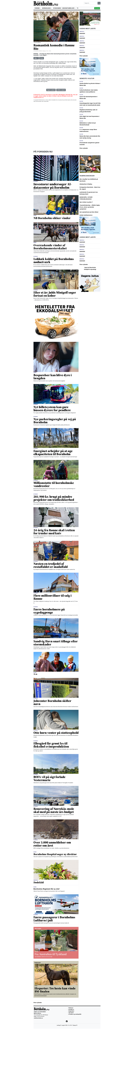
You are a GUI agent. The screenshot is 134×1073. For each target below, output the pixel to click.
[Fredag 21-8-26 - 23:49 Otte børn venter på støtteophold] (56, 719)
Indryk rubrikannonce (86, 215)
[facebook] (67, 1021)
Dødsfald (82, 33)
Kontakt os (71, 1009)
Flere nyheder (84, 56)
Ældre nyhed (61, 90)
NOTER (35, 851)
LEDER (35, 372)
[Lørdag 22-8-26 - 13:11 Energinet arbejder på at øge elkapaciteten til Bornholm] (56, 438)
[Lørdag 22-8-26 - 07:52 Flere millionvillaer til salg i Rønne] (56, 582)
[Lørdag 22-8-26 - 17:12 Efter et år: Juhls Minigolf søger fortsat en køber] (56, 279)
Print (41, 58)
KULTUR (81, 81)
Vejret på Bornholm (90, 267)
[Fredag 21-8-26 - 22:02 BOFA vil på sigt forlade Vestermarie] (56, 764)
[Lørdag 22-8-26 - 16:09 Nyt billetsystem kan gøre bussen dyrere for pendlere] (56, 394)
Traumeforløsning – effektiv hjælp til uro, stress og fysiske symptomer (90, 207)
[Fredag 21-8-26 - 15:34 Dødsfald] (56, 869)
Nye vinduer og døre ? (86, 202)
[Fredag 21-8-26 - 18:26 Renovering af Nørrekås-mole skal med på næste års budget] (56, 795)
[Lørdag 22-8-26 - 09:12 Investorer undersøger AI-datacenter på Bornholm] (56, 168)
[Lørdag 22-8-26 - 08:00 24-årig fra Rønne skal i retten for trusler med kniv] (56, 517)
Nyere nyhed (51, 90)
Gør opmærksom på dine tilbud (89, 212)
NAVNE (35, 672)
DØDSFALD (82, 31)
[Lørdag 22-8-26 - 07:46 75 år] (56, 661)
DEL (35, 58)
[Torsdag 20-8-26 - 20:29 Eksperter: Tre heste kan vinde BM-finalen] (56, 974)
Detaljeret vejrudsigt (90, 269)
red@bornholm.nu (38, 1018)
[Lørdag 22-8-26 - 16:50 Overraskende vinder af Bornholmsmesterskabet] (56, 232)
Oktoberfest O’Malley (86, 184)
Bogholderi (71, 1011)
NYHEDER (36, 181)
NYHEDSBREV (57, 8)
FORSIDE (37, 8)
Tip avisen (97, 8)
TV (77, 8)
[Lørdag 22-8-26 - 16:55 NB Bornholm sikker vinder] (56, 205)
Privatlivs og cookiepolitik (75, 1014)
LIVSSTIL (36, 951)
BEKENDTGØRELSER (68, 8)
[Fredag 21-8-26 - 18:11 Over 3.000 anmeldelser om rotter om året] (56, 829)
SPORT (35, 215)
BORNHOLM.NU (46, 8)
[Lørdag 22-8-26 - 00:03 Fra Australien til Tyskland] (56, 940)
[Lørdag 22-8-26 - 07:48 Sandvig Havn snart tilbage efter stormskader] (56, 628)
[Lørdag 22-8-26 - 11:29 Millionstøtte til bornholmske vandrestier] (56, 469)
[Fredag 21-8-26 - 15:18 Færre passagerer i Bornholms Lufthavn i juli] (56, 904)
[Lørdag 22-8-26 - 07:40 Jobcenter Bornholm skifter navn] (56, 687)
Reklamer (71, 1007)
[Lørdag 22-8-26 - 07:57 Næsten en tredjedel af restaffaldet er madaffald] (56, 550)
